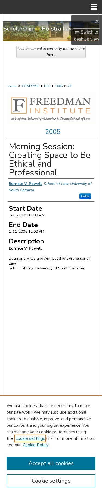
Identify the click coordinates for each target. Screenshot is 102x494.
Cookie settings (30, 438)
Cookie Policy (35, 445)
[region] (51, 444)
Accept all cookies (51, 463)
